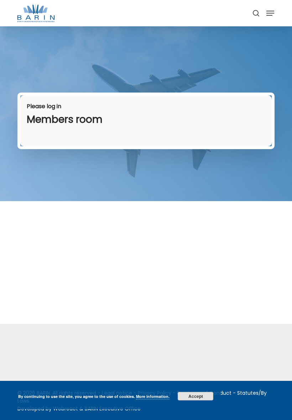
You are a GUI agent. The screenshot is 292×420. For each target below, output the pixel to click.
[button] (270, 13)
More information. (153, 396)
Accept (195, 396)
